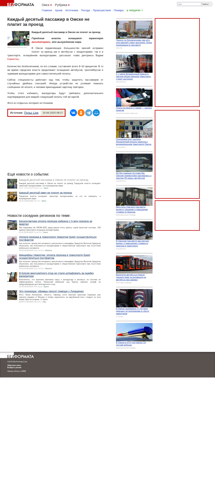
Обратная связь (14, 365)
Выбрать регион (14, 368)
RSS (24, 371)
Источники (71, 10)
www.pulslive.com (20, 47)
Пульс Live (31, 112)
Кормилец (13, 59)
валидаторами (41, 42)
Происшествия (102, 10)
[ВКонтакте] (73, 112)
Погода (85, 10)
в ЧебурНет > (135, 10)
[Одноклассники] (81, 112)
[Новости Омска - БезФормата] (17, 3)
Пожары (119, 10)
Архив (58, 10)
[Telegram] (88, 112)
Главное (47, 10)
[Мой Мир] (96, 112)
